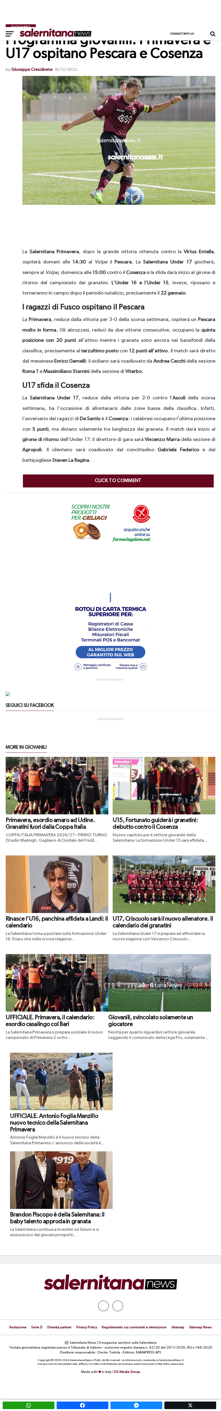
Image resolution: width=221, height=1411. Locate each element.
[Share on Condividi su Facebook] (82, 1405)
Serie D (37, 1327)
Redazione (17, 1327)
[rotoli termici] (110, 673)
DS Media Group (127, 1372)
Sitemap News (200, 1327)
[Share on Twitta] (190, 1405)
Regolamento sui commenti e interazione (134, 1327)
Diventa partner (59, 1327)
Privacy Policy (86, 1327)
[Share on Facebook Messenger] (136, 1405)
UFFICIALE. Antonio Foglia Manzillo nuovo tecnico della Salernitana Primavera (54, 1122)
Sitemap (177, 1327)
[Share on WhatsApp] (28, 1405)
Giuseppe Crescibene (32, 70)
